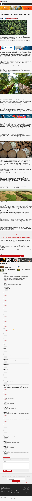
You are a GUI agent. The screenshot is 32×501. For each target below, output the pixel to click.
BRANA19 (5, 392)
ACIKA (5, 275)
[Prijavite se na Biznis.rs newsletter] (1, 4)
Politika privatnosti (15, 498)
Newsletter (23, 498)
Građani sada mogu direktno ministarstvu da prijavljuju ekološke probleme (14, 234)
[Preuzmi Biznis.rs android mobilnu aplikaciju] (3, 4)
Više (17, 18)
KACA (5, 359)
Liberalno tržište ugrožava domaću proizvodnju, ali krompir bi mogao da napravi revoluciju (16, 237)
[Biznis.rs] (4, 487)
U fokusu (17, 490)
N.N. (5, 283)
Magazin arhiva (27, 498)
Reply (5, 280)
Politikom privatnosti (26, 482)
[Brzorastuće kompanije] (28, 488)
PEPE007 (6, 328)
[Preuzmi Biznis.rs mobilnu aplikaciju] (5, 499)
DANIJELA (5, 353)
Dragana (5, 446)
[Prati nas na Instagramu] (6, 499)
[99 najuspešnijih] (24, 488)
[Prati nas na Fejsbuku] (4, 499)
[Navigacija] (30, 4)
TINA (5, 407)
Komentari (5, 273)
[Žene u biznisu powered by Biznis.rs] (26, 492)
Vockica (5, 385)
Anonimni (5, 412)
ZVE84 (5, 451)
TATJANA (5, 332)
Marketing (10, 498)
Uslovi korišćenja (20, 498)
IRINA (5, 397)
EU (11, 492)
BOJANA (5, 348)
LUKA (5, 441)
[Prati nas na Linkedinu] (7, 499)
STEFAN (5, 402)
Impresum (5, 498)
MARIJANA (6, 429)
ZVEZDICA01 (6, 418)
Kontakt (7, 498)
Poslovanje (17, 492)
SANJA (5, 374)
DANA (6, 287)
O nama (2, 498)
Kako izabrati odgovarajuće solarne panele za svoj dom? (11, 235)
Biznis (12, 490)
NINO (5, 369)
